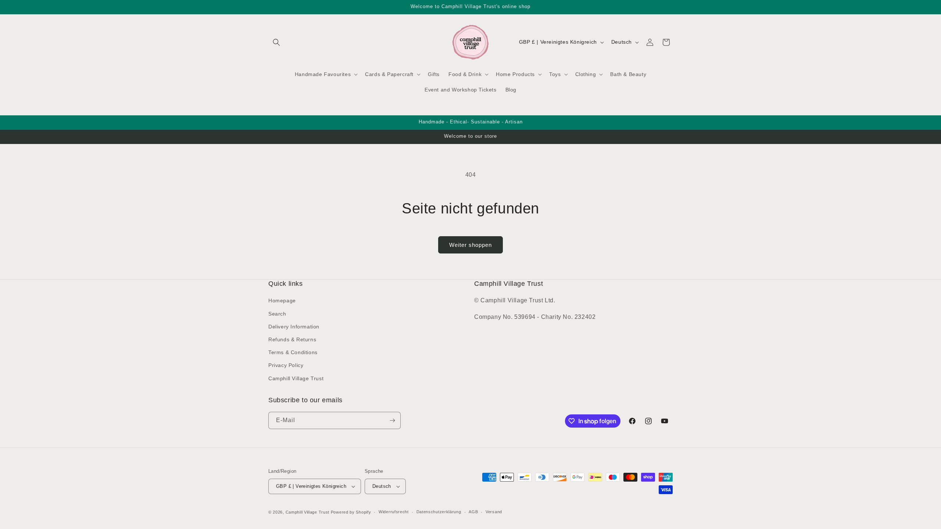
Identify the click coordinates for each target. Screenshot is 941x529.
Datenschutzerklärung (438, 512)
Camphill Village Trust (295, 378)
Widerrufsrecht (394, 512)
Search (277, 314)
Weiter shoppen (470, 245)
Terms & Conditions (293, 352)
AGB (473, 512)
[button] (276, 42)
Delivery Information (293, 327)
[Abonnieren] (392, 420)
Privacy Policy (285, 365)
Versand (494, 512)
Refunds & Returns (292, 339)
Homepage (282, 300)
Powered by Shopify (351, 512)
